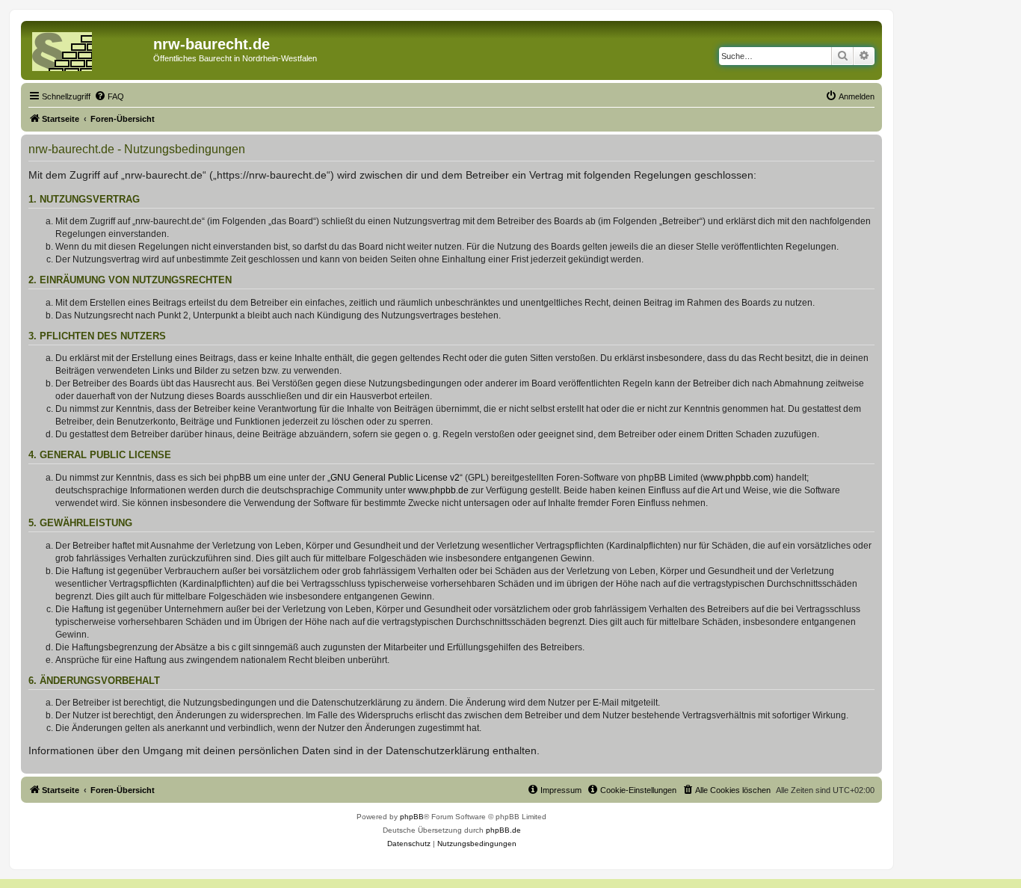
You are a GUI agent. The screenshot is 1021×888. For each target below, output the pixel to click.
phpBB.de (503, 830)
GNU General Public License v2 (395, 477)
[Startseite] (89, 49)
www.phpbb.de (438, 490)
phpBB (412, 817)
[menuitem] (109, 96)
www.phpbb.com (737, 477)
